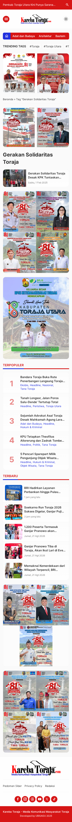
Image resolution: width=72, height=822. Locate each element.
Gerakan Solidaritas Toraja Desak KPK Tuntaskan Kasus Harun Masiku (46, 177)
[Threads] (32, 799)
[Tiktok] (54, 799)
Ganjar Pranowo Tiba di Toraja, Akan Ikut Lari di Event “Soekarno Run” (45, 550)
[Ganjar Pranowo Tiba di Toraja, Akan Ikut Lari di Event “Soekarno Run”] (13, 551)
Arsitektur (45, 36)
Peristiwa (38, 406)
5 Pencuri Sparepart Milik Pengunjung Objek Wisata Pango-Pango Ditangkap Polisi (41, 458)
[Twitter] (47, 799)
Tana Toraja (27, 389)
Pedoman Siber (12, 785)
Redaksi (50, 785)
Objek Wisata (28, 466)
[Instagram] (25, 799)
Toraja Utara (53, 406)
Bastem (60, 36)
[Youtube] (39, 799)
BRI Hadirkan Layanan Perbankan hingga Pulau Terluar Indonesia (41, 492)
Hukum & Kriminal (31, 427)
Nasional (47, 385)
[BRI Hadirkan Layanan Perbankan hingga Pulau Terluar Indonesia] (13, 492)
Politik (36, 445)
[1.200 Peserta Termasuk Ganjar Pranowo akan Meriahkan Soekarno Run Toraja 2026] (13, 531)
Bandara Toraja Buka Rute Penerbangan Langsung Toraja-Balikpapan (42, 381)
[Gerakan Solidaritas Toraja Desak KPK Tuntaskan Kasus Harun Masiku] (14, 178)
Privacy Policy (33, 785)
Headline (35, 385)
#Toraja (34, 46)
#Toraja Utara (52, 46)
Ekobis (24, 385)
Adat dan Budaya (23, 36)
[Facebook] (18, 799)
